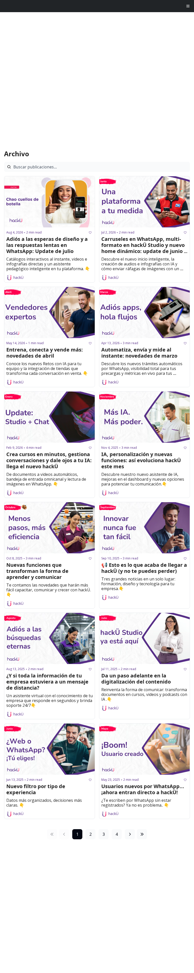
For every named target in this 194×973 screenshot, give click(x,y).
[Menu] (188, 6)
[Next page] (130, 834)
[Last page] (142, 834)
